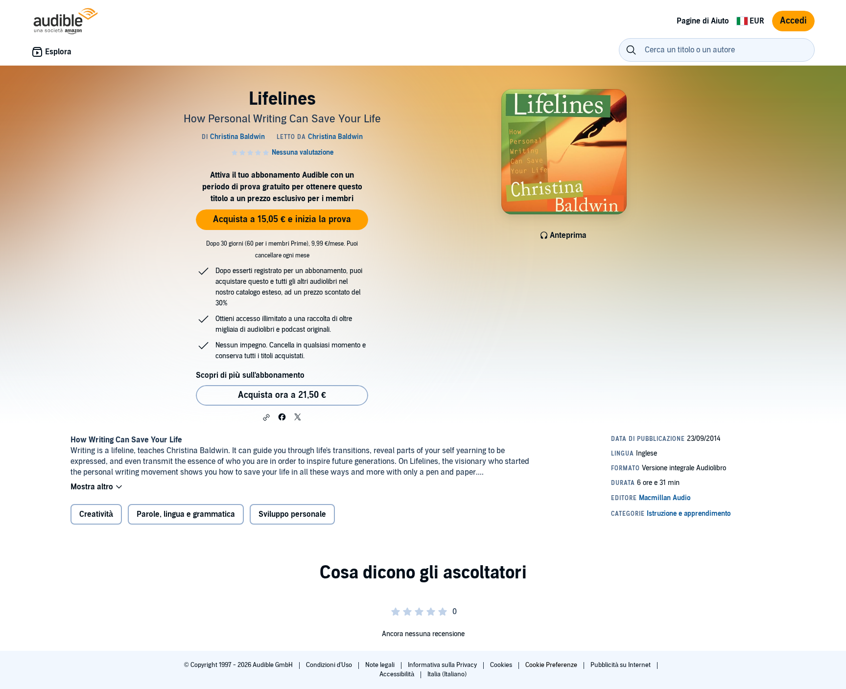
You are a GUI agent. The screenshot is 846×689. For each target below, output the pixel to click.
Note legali (380, 665)
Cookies (502, 665)
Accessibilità (397, 674)
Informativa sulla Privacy (443, 665)
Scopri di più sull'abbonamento (250, 375)
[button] (266, 417)
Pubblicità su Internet (621, 665)
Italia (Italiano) (447, 674)
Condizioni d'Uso (329, 665)
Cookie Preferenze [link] (551, 665)
